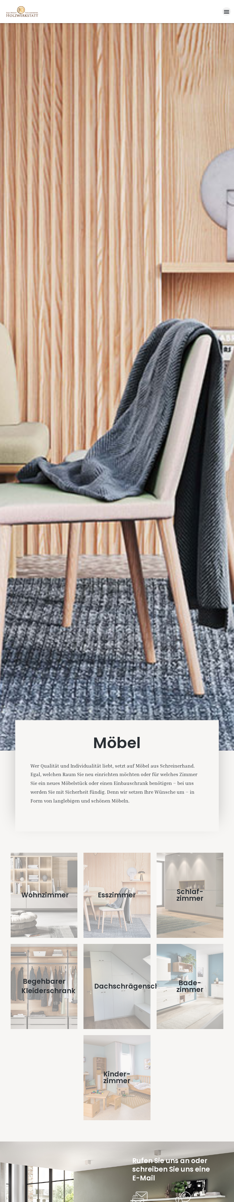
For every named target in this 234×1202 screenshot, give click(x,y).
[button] (226, 11)
